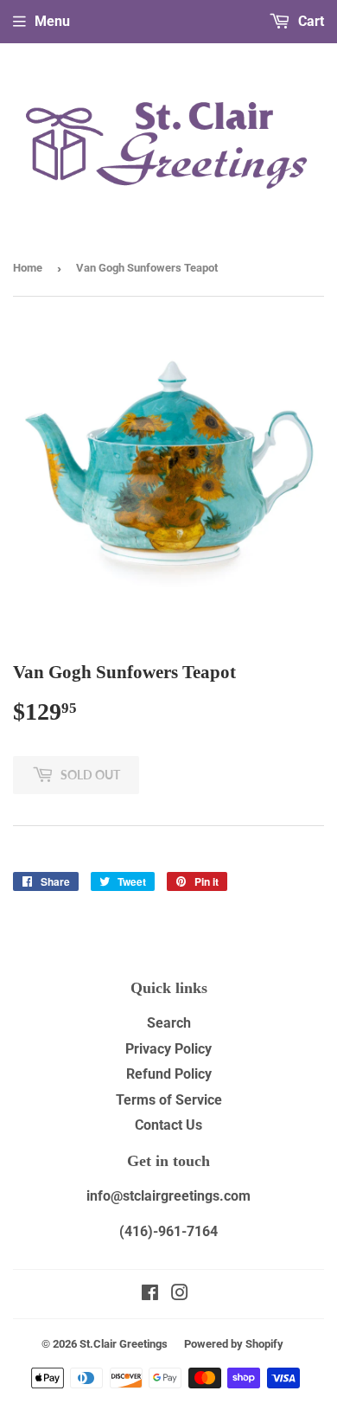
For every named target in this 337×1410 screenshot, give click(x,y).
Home (27, 267)
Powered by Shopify (233, 1343)
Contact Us (168, 1125)
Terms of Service (169, 1100)
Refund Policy (169, 1074)
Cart (309, 21)
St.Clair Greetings (123, 1343)
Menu (52, 21)
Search (169, 1023)
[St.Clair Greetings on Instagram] (179, 1294)
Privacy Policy (168, 1049)
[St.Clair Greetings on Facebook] (150, 1294)
